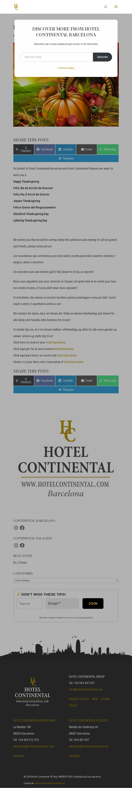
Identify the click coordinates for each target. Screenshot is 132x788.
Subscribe (102, 57)
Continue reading (66, 68)
